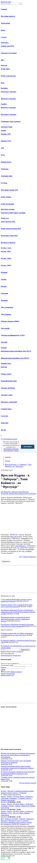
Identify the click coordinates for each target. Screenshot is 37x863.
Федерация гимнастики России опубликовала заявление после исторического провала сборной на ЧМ (18, 612)
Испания (4, 272)
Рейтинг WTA (6, 141)
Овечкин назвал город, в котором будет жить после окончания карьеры (16, 605)
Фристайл (4, 423)
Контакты (4, 820)
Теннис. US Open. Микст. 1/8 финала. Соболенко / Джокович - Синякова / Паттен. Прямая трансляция (17, 798)
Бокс (2, 83)
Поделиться (6, 561)
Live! (9, 248)
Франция (4, 300)
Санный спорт (6, 409)
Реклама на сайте (15, 820)
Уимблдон (4, 169)
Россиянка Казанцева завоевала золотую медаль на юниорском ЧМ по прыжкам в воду (18, 772)
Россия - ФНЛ (6, 258)
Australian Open (6, 176)
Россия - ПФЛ (6, 265)
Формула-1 (5, 218)
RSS (2, 819)
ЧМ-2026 (4, 342)
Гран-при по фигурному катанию (13, 213)
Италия (3, 286)
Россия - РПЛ (6, 251)
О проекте (25, 820)
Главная (4, 9)
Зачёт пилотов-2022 (8, 221)
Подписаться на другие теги (11, 655)
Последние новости (8, 16)
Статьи (3, 37)
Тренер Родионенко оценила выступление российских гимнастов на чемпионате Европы (17, 767)
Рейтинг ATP (6, 134)
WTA (3, 155)
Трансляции (5, 23)
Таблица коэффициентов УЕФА (13, 335)
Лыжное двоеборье (8, 388)
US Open (4, 183)
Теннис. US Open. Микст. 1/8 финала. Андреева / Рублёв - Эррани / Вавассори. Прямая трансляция (18, 806)
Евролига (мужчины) (9, 53)
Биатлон (4, 65)
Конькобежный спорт (9, 381)
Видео (3, 30)
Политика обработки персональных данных (16, 822)
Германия (4, 293)
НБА (2, 60)
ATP (2, 148)
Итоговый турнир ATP (9, 190)
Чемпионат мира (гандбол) (11, 121)
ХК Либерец (10, 493)
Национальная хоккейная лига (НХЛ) (15, 358)
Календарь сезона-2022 (9, 235)
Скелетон (4, 416)
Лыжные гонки (6, 127)
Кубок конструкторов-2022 (11, 228)
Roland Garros (6, 162)
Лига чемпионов (7, 307)
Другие (3, 430)
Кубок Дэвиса (6, 197)
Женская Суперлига (8, 99)
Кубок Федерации (7, 204)
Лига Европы (6, 314)
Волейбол (4, 88)
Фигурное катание (7, 209)
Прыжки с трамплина (9, 402)
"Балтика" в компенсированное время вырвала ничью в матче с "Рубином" (17, 792)
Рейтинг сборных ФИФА (10, 321)
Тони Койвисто (20, 493)
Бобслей (4, 367)
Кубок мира (5, 69)
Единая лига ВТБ (7, 46)
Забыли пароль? (16, 672)
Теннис (3, 130)
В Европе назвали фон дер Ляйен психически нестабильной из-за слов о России (17, 634)
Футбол (3, 248)
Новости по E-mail (11, 819)
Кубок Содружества (8, 76)
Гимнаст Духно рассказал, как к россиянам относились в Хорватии (16, 761)
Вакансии (30, 819)
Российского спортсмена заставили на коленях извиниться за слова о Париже (17, 625)
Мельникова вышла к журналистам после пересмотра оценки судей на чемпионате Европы (15, 619)
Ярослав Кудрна (16, 536)
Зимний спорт (6, 363)
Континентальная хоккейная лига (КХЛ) (16, 351)
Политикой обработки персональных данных (11, 449)
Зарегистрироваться (8, 673)
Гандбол (4, 104)
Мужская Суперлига (8, 92)
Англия (3, 279)
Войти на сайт (6, 2)
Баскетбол (5, 42)
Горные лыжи (6, 374)
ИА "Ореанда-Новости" (27, 557)
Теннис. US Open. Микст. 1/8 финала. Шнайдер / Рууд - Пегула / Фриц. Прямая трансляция (17, 813)
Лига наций (5, 328)
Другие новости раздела (27, 783)
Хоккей (3, 347)
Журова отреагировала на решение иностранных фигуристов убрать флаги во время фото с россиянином (18, 755)
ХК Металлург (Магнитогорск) (12, 492)
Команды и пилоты (8, 242)
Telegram (22, 819)
